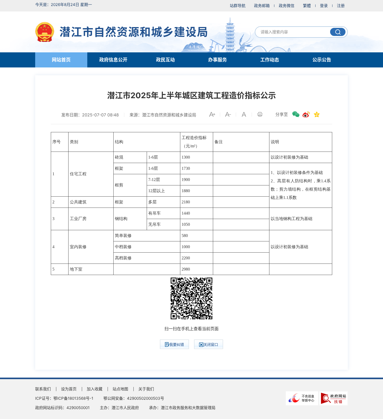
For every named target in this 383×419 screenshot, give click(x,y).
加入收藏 (94, 388)
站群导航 (237, 5)
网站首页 (61, 59)
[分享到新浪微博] (306, 114)
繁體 (307, 5)
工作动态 (269, 59)
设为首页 (69, 388)
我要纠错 (176, 344)
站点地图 (120, 388)
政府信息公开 (113, 59)
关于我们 (146, 388)
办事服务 (217, 59)
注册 (341, 5)
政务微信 (286, 5)
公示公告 (321, 59)
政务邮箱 (262, 5)
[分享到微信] (296, 114)
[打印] (260, 114)
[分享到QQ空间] (316, 114)
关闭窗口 (210, 344)
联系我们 (43, 388)
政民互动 (165, 59)
